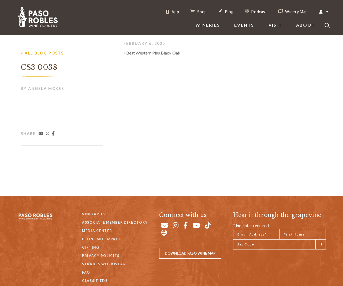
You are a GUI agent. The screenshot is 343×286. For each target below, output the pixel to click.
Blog (229, 11)
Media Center (97, 231)
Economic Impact (102, 239)
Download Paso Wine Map (190, 253)
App (174, 12)
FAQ (86, 272)
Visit (275, 24)
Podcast (258, 11)
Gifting (90, 247)
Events (244, 24)
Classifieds (95, 281)
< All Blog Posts (42, 53)
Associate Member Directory (115, 222)
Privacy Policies (100, 256)
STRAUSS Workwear (104, 264)
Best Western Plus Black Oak (153, 52)
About (305, 24)
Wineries (207, 24)
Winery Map (296, 11)
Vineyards (93, 214)
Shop (201, 11)
